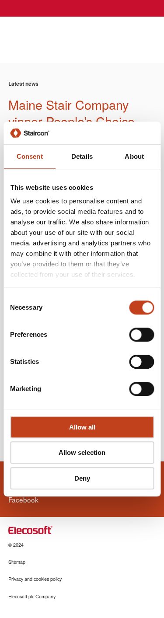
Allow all (82, 427)
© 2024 (16, 544)
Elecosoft (30, 530)
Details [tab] (82, 156)
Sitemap (16, 562)
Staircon (39, 34)
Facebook (23, 499)
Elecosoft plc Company (32, 596)
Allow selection (82, 453)
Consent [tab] (30, 156)
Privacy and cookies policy (35, 579)
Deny (82, 478)
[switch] (141, 335)
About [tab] (134, 156)
